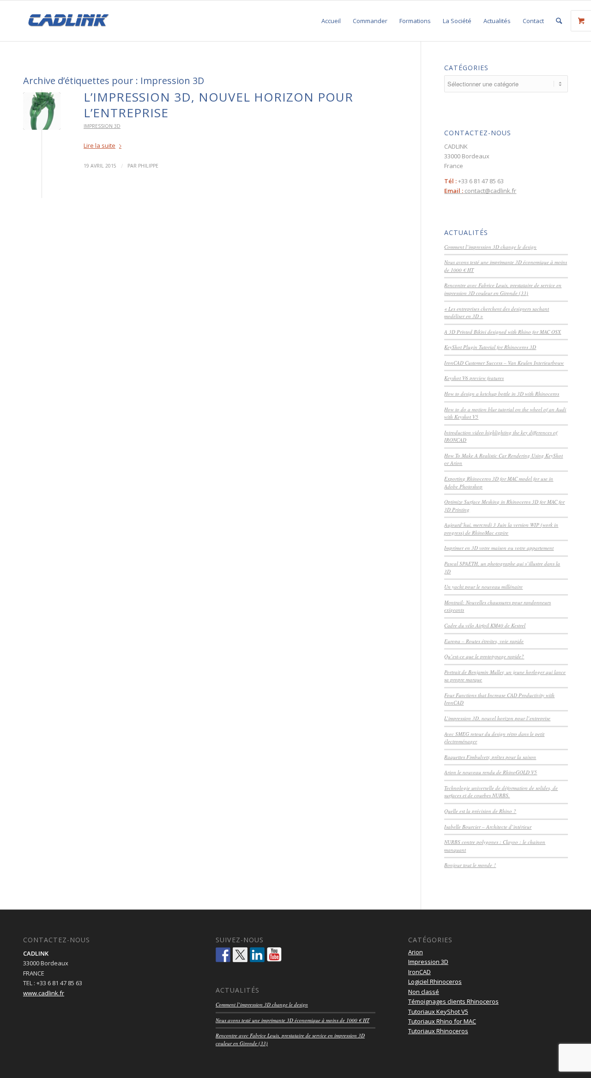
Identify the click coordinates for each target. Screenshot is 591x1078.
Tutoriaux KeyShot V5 (438, 1011)
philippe (148, 166)
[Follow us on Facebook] (223, 954)
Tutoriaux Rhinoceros (438, 1031)
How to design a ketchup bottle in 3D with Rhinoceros (501, 393)
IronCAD (419, 972)
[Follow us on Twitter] (240, 954)
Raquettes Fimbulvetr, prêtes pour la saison (490, 756)
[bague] (41, 111)
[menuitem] (331, 20)
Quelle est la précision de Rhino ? (480, 810)
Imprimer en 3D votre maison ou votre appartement (499, 547)
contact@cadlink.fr (480, 191)
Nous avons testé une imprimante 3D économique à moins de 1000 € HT (292, 1020)
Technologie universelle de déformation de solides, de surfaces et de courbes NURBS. (501, 791)
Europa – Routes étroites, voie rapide (484, 641)
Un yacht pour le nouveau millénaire (483, 586)
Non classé (423, 992)
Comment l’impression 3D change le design (490, 246)
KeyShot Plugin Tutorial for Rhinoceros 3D (490, 346)
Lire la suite (99, 145)
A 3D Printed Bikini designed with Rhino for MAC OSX (502, 331)
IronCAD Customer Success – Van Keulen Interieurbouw (504, 362)
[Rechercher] (559, 20)
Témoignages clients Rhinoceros (453, 1001)
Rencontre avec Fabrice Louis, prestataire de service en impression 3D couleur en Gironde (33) (502, 289)
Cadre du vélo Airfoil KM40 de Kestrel (484, 625)
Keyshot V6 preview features (474, 377)
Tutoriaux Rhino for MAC (442, 1021)
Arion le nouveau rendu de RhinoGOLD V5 (490, 772)
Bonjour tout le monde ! (470, 864)
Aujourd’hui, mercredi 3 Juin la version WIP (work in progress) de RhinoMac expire (501, 528)
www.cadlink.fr (43, 993)
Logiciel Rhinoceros (435, 981)
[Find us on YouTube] (274, 954)
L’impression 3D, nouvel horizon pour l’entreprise (218, 105)
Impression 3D (102, 126)
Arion (415, 952)
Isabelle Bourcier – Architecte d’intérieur (487, 826)
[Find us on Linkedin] (257, 954)
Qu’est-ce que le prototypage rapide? (484, 656)
